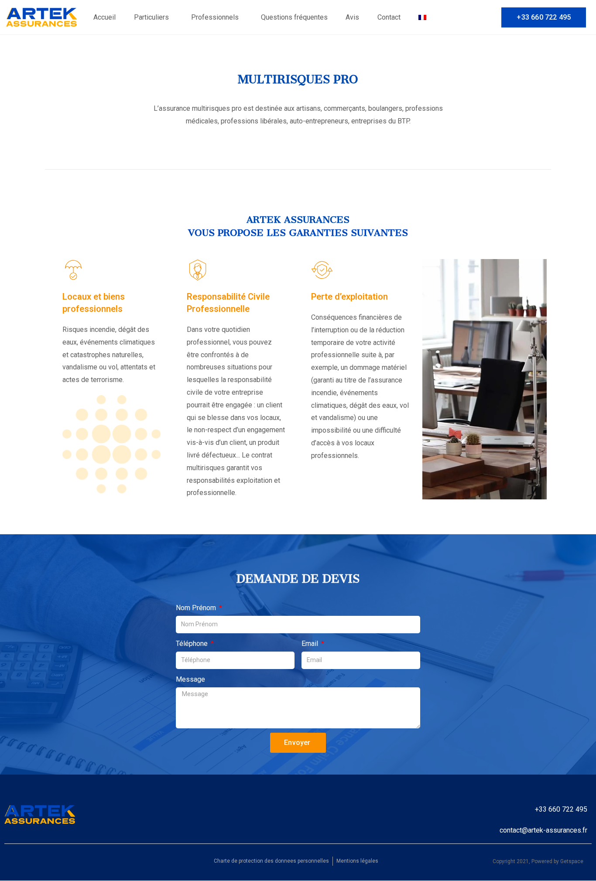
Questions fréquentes (294, 17)
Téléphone (192, 643)
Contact (389, 17)
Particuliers (151, 17)
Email (310, 643)
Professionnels (215, 17)
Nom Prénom (197, 608)
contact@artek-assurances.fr (543, 830)
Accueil (104, 17)
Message (190, 679)
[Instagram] (487, 16)
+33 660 (547, 809)
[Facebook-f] (474, 16)
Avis (352, 17)
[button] (543, 17)
